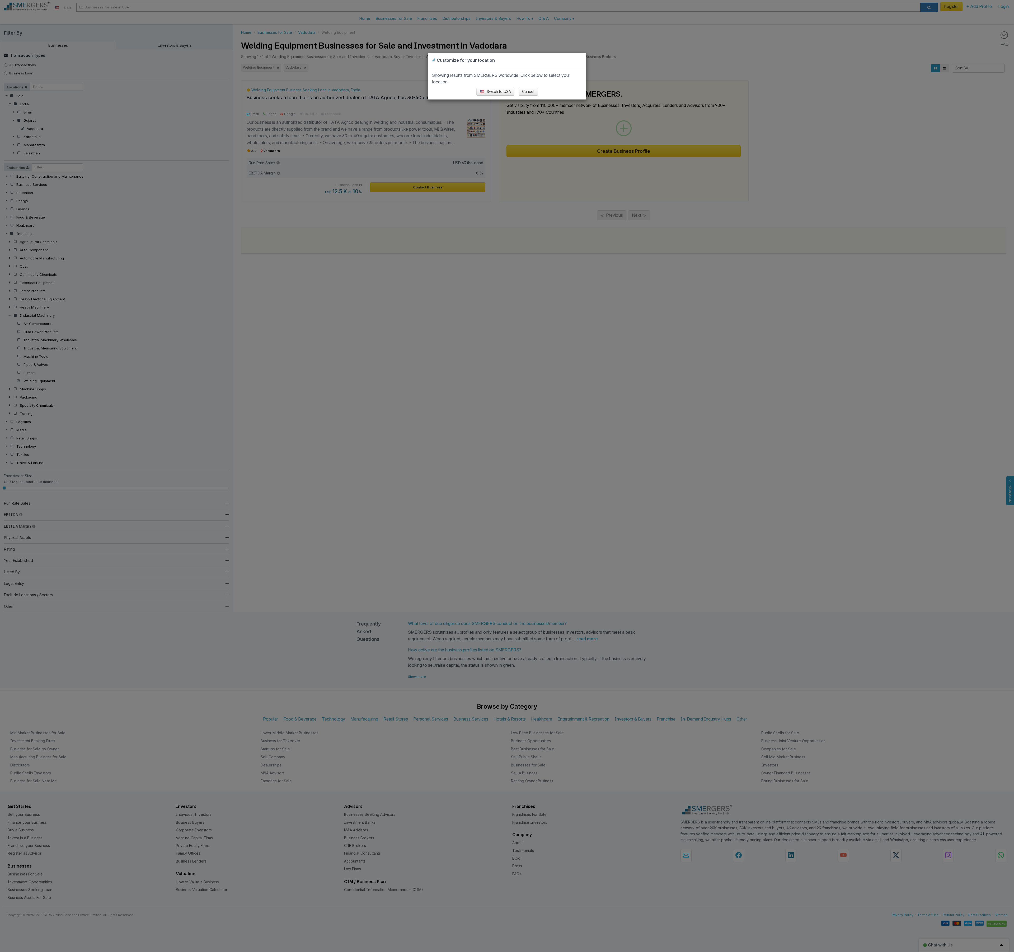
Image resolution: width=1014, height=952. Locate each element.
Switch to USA (498, 91)
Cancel (528, 91)
